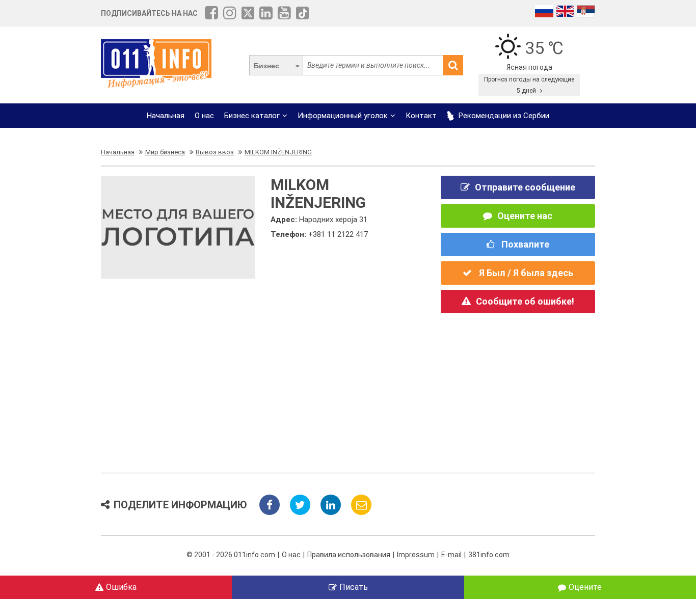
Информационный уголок (343, 115)
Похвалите (524, 244)
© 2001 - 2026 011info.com (230, 555)
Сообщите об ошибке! (525, 301)
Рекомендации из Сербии (503, 115)
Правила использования (348, 555)
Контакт (421, 115)
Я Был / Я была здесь (525, 272)
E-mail (451, 555)
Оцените (585, 587)
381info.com (489, 555)
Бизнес (266, 66)
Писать (353, 587)
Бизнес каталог (252, 115)
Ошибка (121, 587)
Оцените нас (524, 215)
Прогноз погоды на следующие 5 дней (529, 85)
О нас (204, 115)
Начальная (165, 115)
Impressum (416, 555)
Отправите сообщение (525, 187)
